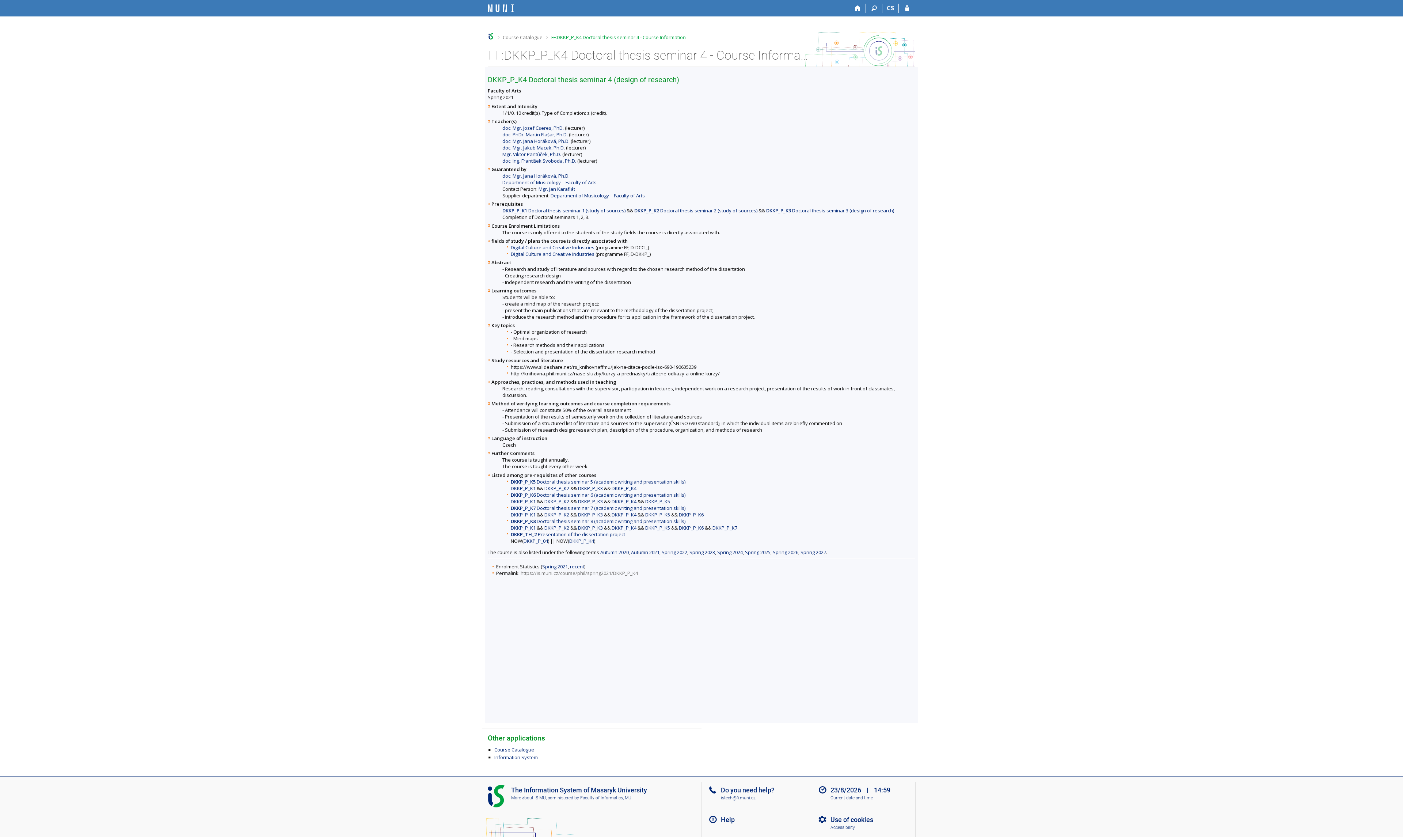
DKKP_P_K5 (657, 501)
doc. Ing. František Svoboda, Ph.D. (539, 161)
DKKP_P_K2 (556, 488)
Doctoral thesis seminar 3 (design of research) (830, 210)
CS (890, 8)
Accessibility (842, 827)
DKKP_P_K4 (624, 488)
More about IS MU (528, 797)
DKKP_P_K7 (724, 527)
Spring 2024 (730, 552)
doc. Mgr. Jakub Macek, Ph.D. (533, 147)
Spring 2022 (674, 552)
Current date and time (851, 797)
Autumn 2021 (645, 552)
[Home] (857, 8)
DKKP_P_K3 (590, 488)
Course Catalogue (523, 37)
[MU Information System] (491, 36)
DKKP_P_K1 (523, 488)
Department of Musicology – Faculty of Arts (549, 182)
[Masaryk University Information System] (501, 8)
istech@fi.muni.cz (738, 797)
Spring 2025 (758, 552)
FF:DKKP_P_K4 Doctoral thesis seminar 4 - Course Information (618, 37)
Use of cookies (851, 819)
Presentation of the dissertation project (568, 534)
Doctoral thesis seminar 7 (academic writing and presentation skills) (598, 508)
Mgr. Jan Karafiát (557, 189)
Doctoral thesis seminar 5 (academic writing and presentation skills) (598, 481)
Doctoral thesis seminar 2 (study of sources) (695, 210)
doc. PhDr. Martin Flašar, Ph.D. (535, 134)
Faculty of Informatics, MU (605, 797)
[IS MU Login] (907, 8)
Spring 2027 (813, 552)
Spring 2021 (555, 566)
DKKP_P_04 (536, 541)
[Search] (874, 8)
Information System (516, 757)
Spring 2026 (785, 552)
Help (728, 819)
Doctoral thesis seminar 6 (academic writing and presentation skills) (598, 495)
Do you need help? (748, 790)
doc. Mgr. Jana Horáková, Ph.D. (536, 141)
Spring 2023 (702, 552)
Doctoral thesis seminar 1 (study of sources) (564, 210)
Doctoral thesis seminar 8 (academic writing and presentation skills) (598, 521)
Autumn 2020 (614, 552)
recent (577, 566)
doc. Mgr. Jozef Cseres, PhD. (533, 128)
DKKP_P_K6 (691, 514)
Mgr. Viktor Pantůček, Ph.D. (531, 154)
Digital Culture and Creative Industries (552, 247)
